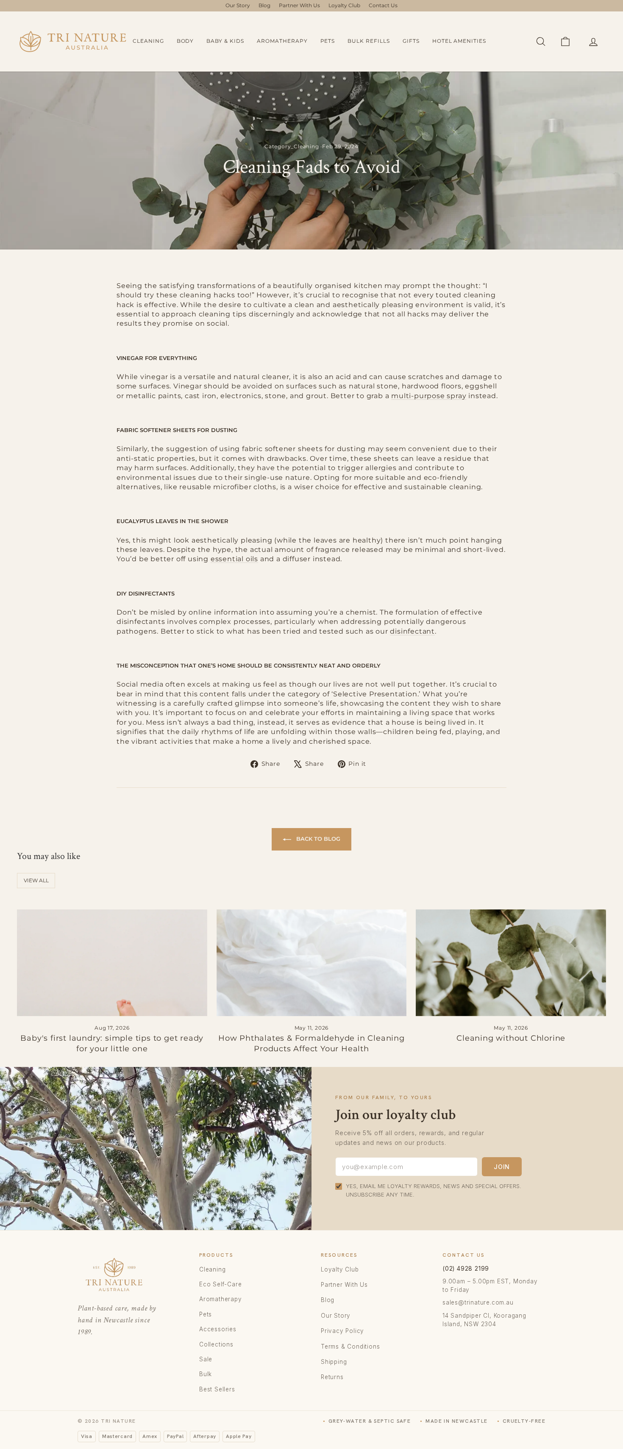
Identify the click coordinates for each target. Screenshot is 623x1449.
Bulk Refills (369, 41)
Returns (332, 1377)
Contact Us (383, 5)
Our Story (237, 5)
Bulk (205, 1374)
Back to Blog (317, 838)
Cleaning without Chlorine (510, 1038)
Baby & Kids (225, 41)
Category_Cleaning (291, 146)
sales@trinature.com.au (478, 1302)
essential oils (234, 559)
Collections (216, 1344)
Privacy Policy (342, 1330)
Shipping (334, 1361)
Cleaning (148, 41)
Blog (264, 5)
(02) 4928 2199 (465, 1268)
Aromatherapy (282, 41)
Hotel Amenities (459, 41)
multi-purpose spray (428, 396)
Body (185, 41)
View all (36, 880)
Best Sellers (217, 1389)
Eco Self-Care (220, 1284)
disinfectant (412, 631)
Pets (327, 41)
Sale (205, 1359)
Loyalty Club (344, 5)
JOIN (502, 1166)
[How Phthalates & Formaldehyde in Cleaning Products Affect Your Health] (312, 962)
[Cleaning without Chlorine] (511, 962)
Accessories (217, 1329)
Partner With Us (299, 5)
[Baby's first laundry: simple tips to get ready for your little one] (112, 962)
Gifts (411, 41)
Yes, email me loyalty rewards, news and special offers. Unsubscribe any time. (433, 1190)
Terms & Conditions (350, 1346)
